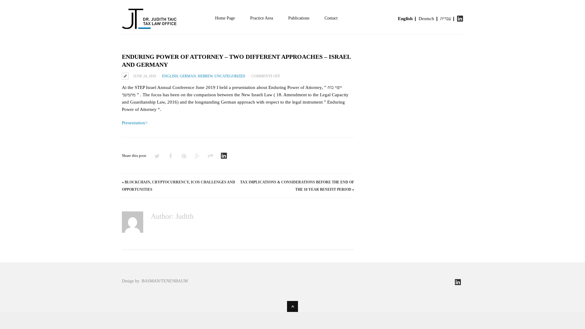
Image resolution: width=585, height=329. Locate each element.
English (405, 18)
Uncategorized (229, 76)
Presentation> (134, 122)
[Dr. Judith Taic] (149, 25)
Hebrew (205, 76)
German (188, 76)
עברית (445, 18)
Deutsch (426, 18)
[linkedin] (460, 20)
